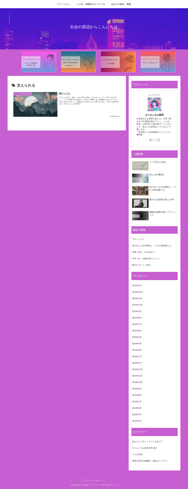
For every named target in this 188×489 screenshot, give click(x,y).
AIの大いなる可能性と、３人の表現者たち (151, 245)
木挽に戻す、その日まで (143, 252)
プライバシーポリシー (94, 480)
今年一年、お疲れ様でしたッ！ (146, 258)
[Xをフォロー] (154, 140)
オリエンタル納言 (154, 114)
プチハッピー (138, 239)
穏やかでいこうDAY (141, 265)
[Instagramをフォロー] (158, 140)
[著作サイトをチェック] (150, 140)
